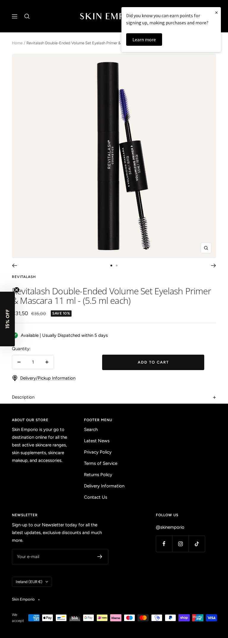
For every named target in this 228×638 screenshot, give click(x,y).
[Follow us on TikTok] (197, 544)
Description (23, 397)
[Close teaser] (17, 290)
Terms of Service (100, 463)
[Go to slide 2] (117, 265)
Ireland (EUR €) (29, 581)
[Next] (213, 265)
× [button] (216, 12)
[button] (7, 319)
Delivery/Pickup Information (47, 378)
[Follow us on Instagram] (180, 544)
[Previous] (14, 265)
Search (91, 429)
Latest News (97, 440)
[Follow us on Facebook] (164, 544)
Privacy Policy (98, 452)
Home (17, 43)
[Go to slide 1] (111, 265)
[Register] (99, 557)
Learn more (144, 39)
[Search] (27, 16)
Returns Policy (98, 474)
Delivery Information (104, 486)
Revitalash (24, 277)
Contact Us (95, 497)
